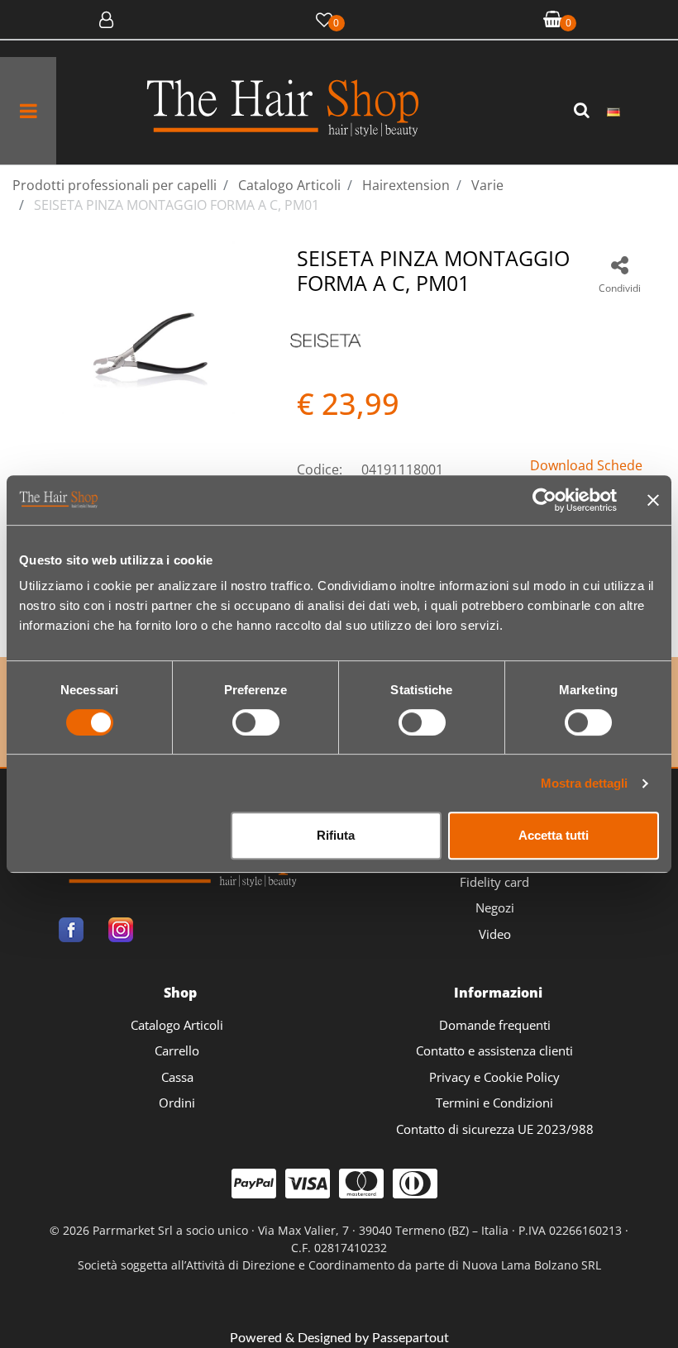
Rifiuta (336, 835)
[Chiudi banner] (653, 500)
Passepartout (410, 1338)
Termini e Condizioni (494, 1102)
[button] (583, 110)
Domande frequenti (495, 1025)
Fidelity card (494, 882)
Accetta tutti (553, 835)
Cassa (177, 1077)
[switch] (255, 722)
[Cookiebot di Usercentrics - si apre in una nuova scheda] (544, 500)
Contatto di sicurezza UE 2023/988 (495, 1129)
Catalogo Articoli (177, 1025)
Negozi (494, 907)
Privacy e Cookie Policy (494, 1077)
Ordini (177, 1102)
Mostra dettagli (584, 783)
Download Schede (586, 465)
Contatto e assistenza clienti (494, 1050)
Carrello (177, 1050)
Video (495, 934)
